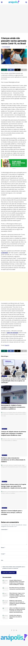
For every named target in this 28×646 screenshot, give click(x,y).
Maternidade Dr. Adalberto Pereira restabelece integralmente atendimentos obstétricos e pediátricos (13, 407)
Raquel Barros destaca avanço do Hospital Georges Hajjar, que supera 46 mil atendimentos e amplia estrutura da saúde (13, 486)
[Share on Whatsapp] (4, 70)
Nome (3, 547)
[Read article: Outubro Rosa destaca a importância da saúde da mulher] (5, 617)
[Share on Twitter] (17, 70)
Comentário (4, 529)
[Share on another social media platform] (24, 70)
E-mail (3, 554)
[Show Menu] (1, 2)
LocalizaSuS (4, 252)
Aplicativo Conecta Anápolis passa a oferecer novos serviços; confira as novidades (11, 512)
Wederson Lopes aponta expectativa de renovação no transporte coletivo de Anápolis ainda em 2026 (17, 603)
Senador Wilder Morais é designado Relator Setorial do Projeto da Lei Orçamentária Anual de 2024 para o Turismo (16, 582)
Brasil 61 (7, 345)
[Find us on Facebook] (11, 630)
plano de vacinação (12, 332)
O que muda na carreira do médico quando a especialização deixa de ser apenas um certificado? (13, 381)
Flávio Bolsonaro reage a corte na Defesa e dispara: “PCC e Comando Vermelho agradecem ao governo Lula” (17, 595)
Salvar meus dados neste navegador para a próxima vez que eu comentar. (14, 567)
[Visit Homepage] (13, 2)
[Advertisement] (14, 19)
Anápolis (4, 376)
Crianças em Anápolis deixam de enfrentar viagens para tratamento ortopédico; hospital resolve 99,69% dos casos (13, 433)
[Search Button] (26, 2)
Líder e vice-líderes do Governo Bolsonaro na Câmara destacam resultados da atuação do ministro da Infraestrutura (17, 610)
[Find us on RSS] (16, 630)
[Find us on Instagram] (13, 630)
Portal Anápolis (6, 46)
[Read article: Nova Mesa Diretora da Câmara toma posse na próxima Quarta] (5, 589)
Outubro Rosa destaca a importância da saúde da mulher (15, 617)
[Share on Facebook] (11, 70)
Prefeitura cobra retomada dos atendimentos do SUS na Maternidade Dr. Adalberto (13, 460)
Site (2, 560)
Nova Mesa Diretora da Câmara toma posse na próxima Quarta (17, 588)
